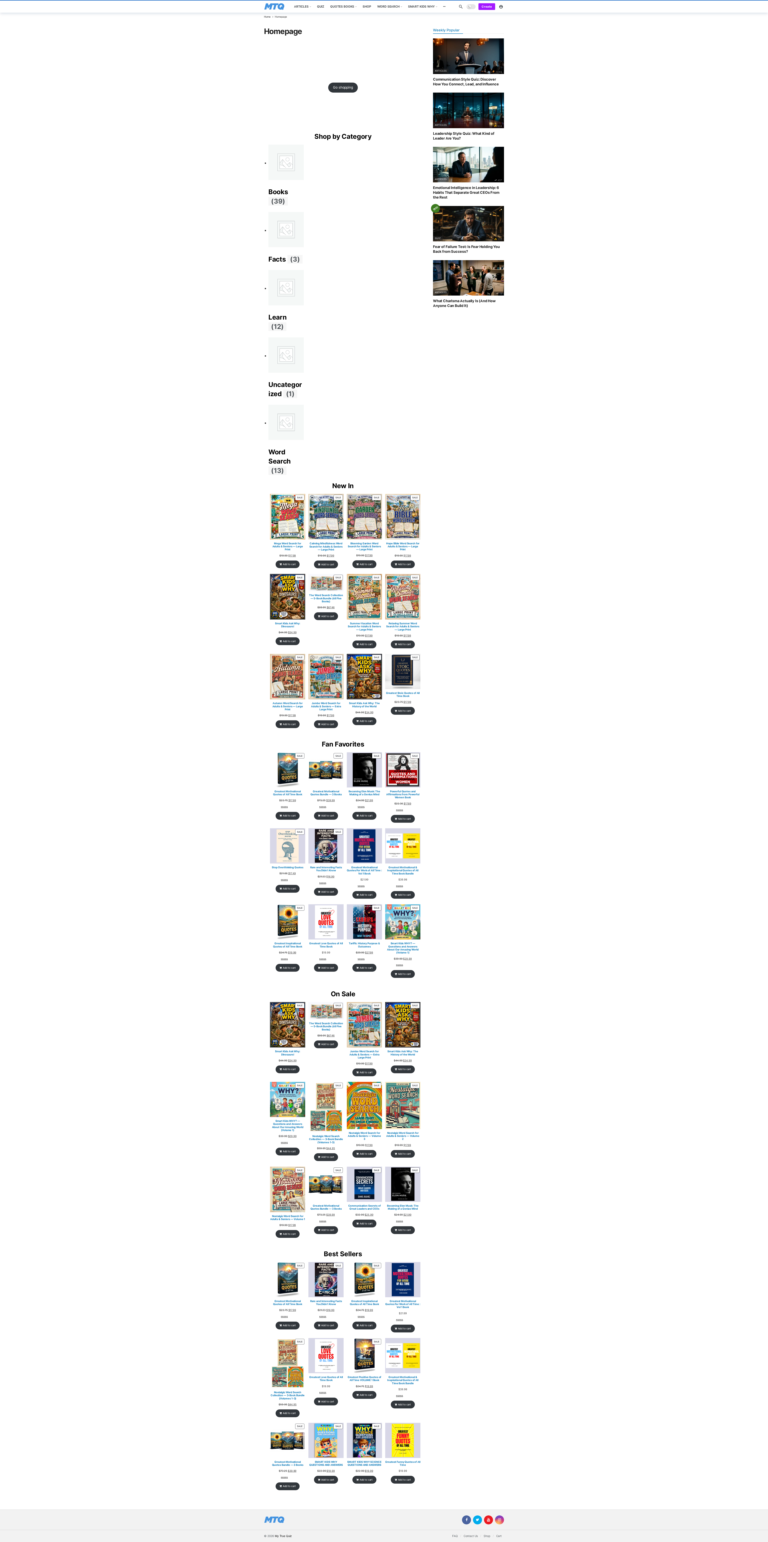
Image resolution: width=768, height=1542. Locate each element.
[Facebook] (466, 1519)
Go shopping (343, 87)
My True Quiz (283, 1536)
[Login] (501, 7)
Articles (441, 70)
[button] (444, 7)
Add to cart (289, 564)
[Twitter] (477, 1519)
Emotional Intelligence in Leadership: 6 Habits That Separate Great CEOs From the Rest (466, 192)
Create (487, 6)
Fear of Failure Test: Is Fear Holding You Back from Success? (466, 249)
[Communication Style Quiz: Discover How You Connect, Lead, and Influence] (468, 56)
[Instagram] (499, 1519)
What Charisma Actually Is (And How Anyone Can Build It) (464, 303)
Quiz (438, 238)
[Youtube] (488, 1519)
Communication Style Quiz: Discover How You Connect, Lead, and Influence (466, 82)
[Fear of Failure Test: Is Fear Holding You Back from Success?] (468, 224)
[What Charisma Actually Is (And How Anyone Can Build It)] (468, 278)
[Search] (461, 7)
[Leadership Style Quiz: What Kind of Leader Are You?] (468, 110)
